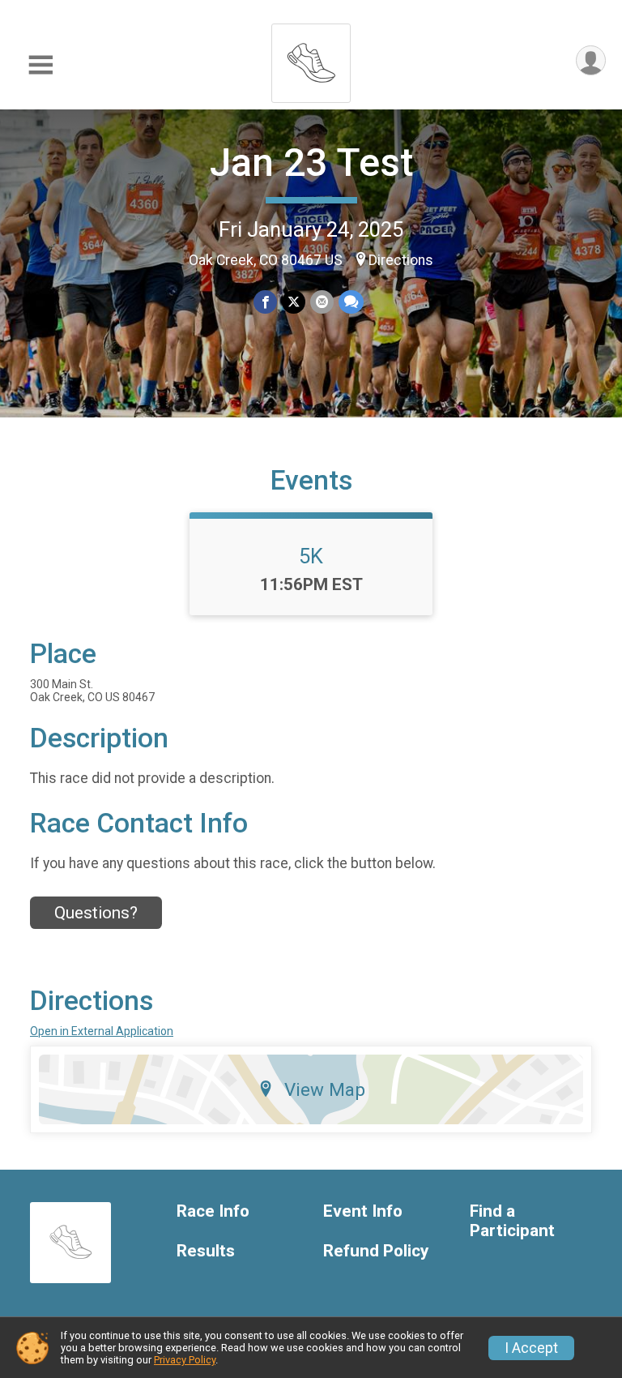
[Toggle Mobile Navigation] (40, 65)
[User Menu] (591, 60)
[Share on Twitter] (293, 302)
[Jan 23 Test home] (311, 58)
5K (311, 556)
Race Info (213, 1211)
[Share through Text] (351, 302)
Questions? (96, 912)
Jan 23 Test (311, 162)
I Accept (531, 1348)
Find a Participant (512, 1221)
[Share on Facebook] (265, 302)
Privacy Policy (184, 1360)
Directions (401, 260)
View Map (324, 1089)
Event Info (363, 1211)
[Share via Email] (322, 302)
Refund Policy (375, 1251)
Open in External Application (101, 1031)
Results (206, 1251)
